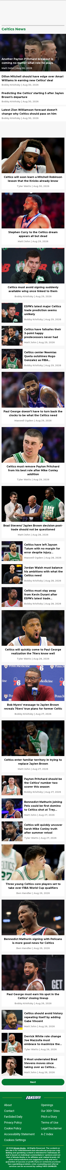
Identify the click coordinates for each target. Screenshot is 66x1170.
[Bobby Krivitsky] (11, 84)
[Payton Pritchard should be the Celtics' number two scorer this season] (33, 785)
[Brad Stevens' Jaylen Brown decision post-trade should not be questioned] (33, 512)
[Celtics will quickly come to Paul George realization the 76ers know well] (33, 636)
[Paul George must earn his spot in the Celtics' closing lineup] (33, 981)
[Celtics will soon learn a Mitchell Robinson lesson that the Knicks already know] (33, 164)
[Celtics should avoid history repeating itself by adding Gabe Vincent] (33, 1020)
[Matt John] (8, 68)
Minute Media (19, 1148)
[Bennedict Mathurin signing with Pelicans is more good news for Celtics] (33, 926)
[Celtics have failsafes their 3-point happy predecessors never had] (33, 336)
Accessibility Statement (19, 1134)
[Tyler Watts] (24, 186)
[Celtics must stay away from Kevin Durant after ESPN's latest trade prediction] (33, 597)
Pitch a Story (49, 1116)
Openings (47, 1105)
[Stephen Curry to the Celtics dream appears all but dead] (33, 219)
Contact (9, 1111)
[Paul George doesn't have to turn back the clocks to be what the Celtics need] (33, 398)
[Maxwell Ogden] (23, 420)
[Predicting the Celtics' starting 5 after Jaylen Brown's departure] (33, 97)
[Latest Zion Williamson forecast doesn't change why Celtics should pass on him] (33, 114)
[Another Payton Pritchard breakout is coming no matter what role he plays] (33, 52)
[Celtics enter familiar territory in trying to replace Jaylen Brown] (33, 746)
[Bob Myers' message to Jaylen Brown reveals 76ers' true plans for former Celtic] (33, 691)
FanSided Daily (13, 1116)
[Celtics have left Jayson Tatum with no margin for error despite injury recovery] (33, 551)
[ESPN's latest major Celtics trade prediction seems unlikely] (33, 313)
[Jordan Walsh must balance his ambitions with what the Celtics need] (33, 574)
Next (33, 1082)
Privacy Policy (13, 1122)
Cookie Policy (12, 1128)
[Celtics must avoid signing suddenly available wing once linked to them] (33, 274)
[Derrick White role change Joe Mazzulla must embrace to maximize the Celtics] (33, 1043)
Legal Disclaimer (51, 1128)
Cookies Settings (15, 1140)
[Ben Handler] (24, 893)
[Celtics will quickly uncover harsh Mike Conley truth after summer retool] (33, 831)
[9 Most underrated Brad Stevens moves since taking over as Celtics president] (33, 1066)
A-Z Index (47, 1134)
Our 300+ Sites (50, 1111)
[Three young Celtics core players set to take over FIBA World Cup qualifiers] (33, 870)
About (8, 1105)
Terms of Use (49, 1122)
